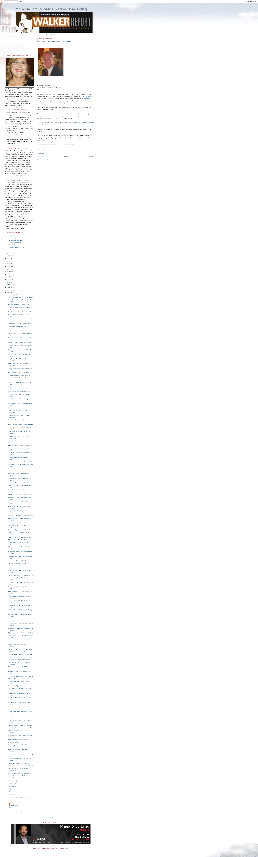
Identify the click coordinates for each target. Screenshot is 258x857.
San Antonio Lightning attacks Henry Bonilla (20, 530)
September (12, 786)
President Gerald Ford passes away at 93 (19, 375)
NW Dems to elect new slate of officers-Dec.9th (20, 766)
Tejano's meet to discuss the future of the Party (20, 633)
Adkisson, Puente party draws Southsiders (19, 537)
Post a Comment (40, 153)
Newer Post (40, 156)
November (12, 781)
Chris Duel (12, 245)
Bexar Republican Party (15, 240)
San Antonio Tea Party (15, 242)
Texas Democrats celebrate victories (18, 408)
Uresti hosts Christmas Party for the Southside (20, 515)
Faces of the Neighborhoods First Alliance (19, 342)
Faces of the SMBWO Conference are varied (20, 649)
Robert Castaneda (14, 805)
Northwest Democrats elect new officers (18, 563)
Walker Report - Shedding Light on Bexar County (52, 8)
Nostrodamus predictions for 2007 (17, 326)
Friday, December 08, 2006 (66, 144)
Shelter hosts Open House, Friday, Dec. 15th (20, 483)
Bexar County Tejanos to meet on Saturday (19, 686)
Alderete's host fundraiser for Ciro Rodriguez (20, 725)
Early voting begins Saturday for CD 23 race (20, 773)
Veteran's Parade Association (16, 247)
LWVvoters (12, 236)
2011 (8, 279)
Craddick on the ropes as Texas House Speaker (20, 323)
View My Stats (50, 35)
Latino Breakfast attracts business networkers (20, 728)
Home (66, 156)
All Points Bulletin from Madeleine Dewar (19, 679)
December (11, 295)
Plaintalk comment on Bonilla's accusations (55, 41)
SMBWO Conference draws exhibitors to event (20, 652)
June (10, 794)
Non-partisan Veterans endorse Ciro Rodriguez (20, 676)
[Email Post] (74, 144)
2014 (8, 272)
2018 (8, 261)
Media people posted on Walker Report (18, 304)
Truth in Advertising (13, 742)
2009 (8, 285)
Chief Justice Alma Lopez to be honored (19, 561)
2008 (8, 287)
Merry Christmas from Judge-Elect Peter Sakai (20, 424)
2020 (8, 256)
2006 (8, 292)
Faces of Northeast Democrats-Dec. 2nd (18, 763)
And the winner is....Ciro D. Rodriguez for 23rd (20, 575)
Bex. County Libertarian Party (17, 238)
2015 (8, 269)
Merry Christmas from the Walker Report (19, 392)
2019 (8, 258)
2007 (8, 290)
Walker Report (13, 808)
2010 (8, 282)
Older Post (92, 156)
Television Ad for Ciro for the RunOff (18, 739)
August (11, 789)
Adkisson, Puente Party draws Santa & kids (19, 540)
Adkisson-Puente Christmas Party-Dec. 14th (20, 657)
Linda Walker (13, 803)
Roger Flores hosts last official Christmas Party (20, 445)
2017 (8, 264)
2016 (8, 266)
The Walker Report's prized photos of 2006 (19, 312)
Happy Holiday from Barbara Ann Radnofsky (20, 462)
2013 (8, 274)
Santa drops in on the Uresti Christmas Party (20, 518)
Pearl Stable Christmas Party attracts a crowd (20, 494)
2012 (8, 277)
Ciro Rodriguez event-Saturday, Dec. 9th (19, 659)
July (10, 791)
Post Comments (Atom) (51, 160)
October (11, 783)
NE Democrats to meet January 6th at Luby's (20, 372)
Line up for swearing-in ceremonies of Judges (20, 297)
